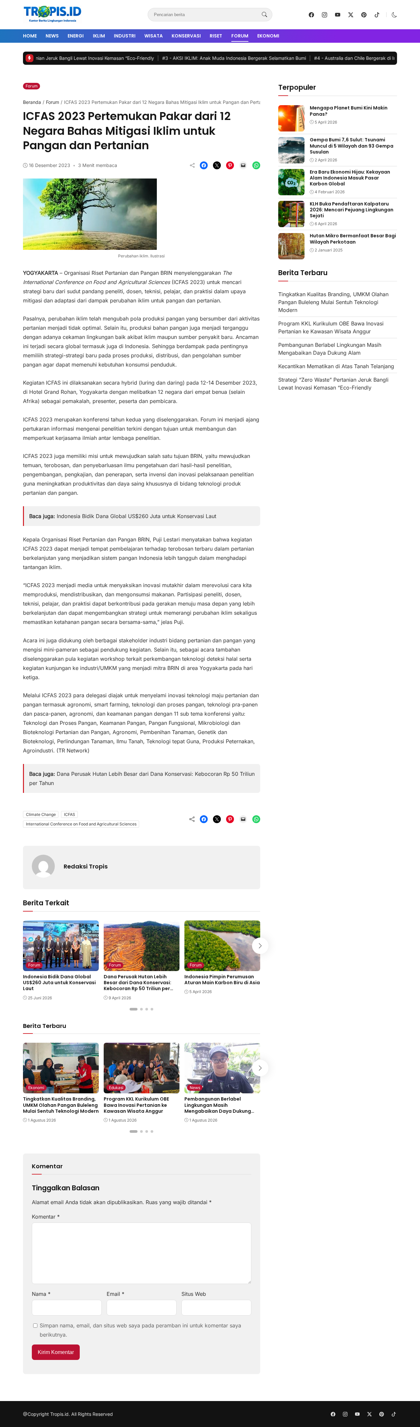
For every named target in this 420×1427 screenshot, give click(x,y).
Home (30, 36)
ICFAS (69, 814)
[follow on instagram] (324, 15)
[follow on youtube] (338, 15)
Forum (239, 36)
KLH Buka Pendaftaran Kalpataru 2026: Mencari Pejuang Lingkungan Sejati (351, 210)
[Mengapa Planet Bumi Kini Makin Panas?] (291, 127)
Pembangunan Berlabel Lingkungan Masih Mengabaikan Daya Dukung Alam (217, 1108)
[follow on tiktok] (377, 15)
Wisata (153, 36)
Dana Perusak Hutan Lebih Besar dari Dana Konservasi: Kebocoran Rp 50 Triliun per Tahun (137, 985)
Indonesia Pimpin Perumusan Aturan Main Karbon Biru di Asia (222, 979)
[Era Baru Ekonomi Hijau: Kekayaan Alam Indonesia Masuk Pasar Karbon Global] (291, 190)
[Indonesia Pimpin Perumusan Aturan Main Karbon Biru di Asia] (222, 966)
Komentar (46, 1216)
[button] (394, 15)
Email (115, 1294)
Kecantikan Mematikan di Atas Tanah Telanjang (336, 366)
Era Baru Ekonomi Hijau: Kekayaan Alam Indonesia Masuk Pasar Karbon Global (350, 178)
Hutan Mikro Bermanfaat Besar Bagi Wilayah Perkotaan (353, 239)
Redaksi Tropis (86, 866)
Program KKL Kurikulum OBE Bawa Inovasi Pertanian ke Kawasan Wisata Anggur (136, 1105)
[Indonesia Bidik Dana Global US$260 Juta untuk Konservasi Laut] (61, 966)
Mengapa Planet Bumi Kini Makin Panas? (349, 111)
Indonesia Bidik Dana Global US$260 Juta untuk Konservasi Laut (136, 516)
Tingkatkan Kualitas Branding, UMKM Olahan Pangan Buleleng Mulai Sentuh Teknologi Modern (61, 1105)
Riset (216, 36)
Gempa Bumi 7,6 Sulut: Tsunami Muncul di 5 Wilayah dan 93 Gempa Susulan (351, 146)
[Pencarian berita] (264, 15)
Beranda (32, 102)
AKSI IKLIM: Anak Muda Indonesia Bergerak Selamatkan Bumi (201, 58)
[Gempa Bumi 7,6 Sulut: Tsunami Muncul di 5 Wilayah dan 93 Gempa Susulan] (291, 158)
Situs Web (193, 1294)
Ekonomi (268, 36)
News (52, 36)
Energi (76, 36)
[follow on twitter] (351, 15)
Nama (41, 1294)
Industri (125, 36)
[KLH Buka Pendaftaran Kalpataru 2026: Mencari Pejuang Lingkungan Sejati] (291, 222)
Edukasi (116, 1087)
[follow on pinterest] (364, 15)
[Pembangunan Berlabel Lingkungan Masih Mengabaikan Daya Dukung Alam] (222, 1088)
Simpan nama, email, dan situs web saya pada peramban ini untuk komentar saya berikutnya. (140, 1330)
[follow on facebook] (311, 15)
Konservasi (186, 36)
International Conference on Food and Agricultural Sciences (81, 823)
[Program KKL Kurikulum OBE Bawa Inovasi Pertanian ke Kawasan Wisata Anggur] (141, 1088)
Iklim (99, 36)
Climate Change (41, 814)
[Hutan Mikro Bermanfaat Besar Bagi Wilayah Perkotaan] (291, 254)
